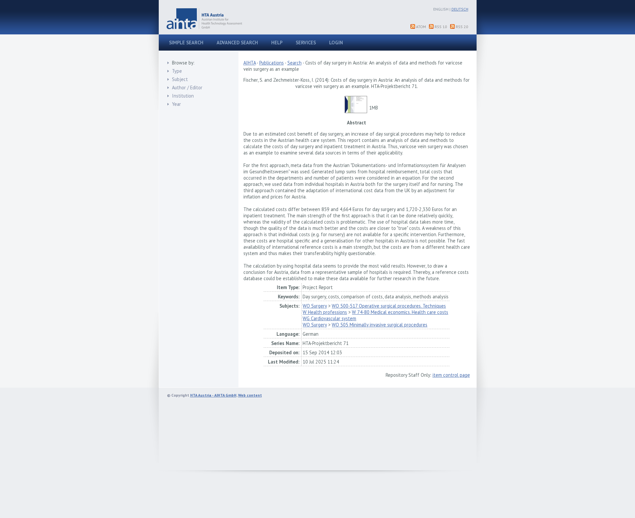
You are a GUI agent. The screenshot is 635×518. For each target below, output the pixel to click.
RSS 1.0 (441, 26)
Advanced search (237, 42)
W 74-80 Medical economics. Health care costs (400, 312)
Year (176, 104)
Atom (421, 26)
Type (177, 71)
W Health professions (325, 312)
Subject (180, 79)
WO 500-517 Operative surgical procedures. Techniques (389, 306)
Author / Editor (187, 87)
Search (294, 63)
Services (306, 42)
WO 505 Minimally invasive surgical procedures (379, 325)
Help (276, 42)
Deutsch (459, 9)
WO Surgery (315, 306)
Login (336, 42)
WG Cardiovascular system (329, 318)
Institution (183, 96)
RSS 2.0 (462, 26)
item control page (451, 375)
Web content (250, 395)
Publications (271, 63)
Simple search (186, 42)
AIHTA (249, 63)
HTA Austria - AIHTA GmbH (213, 395)
